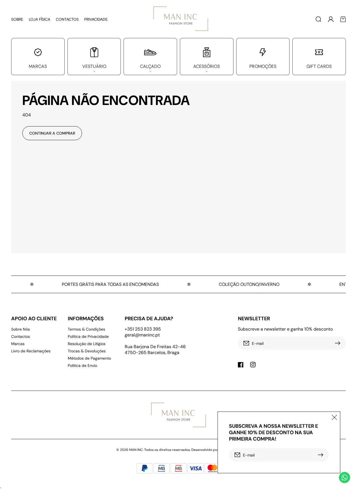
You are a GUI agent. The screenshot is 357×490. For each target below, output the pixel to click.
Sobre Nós (20, 329)
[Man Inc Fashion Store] (178, 19)
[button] (318, 19)
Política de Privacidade (88, 336)
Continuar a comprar (52, 133)
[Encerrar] (334, 417)
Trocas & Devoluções (87, 350)
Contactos (20, 336)
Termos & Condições (86, 329)
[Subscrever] (339, 343)
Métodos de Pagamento (89, 358)
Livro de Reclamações (30, 350)
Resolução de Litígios (86, 343)
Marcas (18, 343)
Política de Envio (82, 365)
